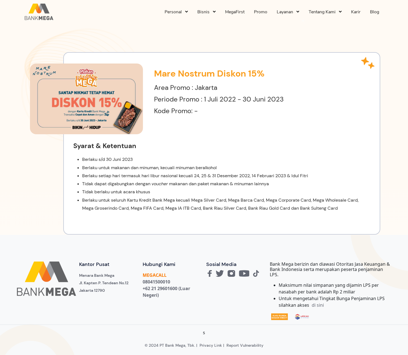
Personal (175, 12)
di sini (318, 305)
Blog (374, 12)
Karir (356, 12)
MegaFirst (235, 12)
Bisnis (205, 12)
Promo (260, 12)
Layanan (286, 12)
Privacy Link (211, 345)
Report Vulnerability (244, 345)
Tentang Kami (324, 12)
